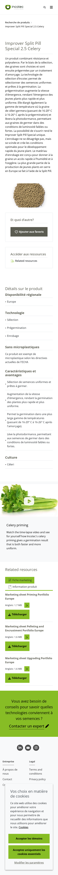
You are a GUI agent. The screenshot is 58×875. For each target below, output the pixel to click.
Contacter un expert (26, 726)
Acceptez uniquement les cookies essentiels (29, 852)
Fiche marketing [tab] (22, 580)
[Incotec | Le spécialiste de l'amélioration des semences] (14, 7)
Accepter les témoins (29, 838)
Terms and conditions (35, 771)
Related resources (26, 261)
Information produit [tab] (24, 586)
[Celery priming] (29, 500)
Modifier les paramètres (29, 862)
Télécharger (19, 614)
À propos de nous (10, 771)
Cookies (23, 827)
